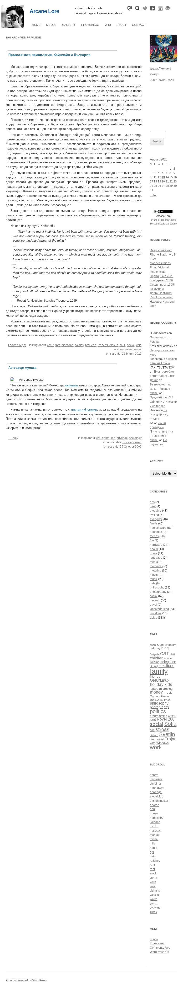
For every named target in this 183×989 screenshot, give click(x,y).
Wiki (108, 25)
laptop (154, 688)
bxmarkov (156, 779)
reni (152, 864)
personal (156, 699)
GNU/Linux (159, 680)
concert (168, 658)
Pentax (165, 696)
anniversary (168, 644)
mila (152, 843)
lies (113, 438)
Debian (154, 662)
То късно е (157, 289)
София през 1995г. (162, 284)
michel (154, 839)
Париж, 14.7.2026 (161, 276)
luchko (154, 826)
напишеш (71, 385)
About (121, 25)
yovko (154, 899)
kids (168, 684)
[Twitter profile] (144, 9)
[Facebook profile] (152, 9)
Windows (162, 743)
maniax (154, 835)
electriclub (156, 796)
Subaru (154, 735)
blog (165, 648)
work (156, 747)
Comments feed (160, 947)
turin (153, 401)
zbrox (153, 912)
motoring (155, 570)
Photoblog (90, 25)
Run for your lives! (161, 297)
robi (152, 869)
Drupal (154, 666)
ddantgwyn (157, 787)
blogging (155, 510)
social (131, 345)
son (152, 730)
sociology (135, 438)
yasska (154, 894)
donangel (156, 792)
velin (153, 882)
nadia (153, 847)
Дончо (154, 380)
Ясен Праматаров (165, 219)
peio (153, 856)
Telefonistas (157, 271)
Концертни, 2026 (161, 280)
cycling (154, 514)
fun (152, 540)
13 (163, 177)
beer (153, 506)
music (154, 579)
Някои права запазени (163, 223)
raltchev (155, 860)
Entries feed (157, 943)
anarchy (154, 644)
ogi (152, 852)
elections (67, 345)
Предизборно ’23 (161, 397)
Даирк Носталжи (161, 293)
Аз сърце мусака (22, 367)
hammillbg (156, 817)
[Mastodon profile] (129, 9)
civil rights (53, 345)
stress (162, 729)
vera (153, 886)
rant (153, 719)
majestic (155, 830)
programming (158, 715)
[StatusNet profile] (137, 9)
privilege (90, 345)
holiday (156, 684)
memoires (156, 566)
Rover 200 (165, 719)
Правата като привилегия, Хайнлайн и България (49, 55)
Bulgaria (154, 654)
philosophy (157, 587)
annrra (154, 775)
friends (154, 536)
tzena (153, 877)
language (156, 557)
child (172, 654)
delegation (168, 662)
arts (152, 502)
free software (158, 527)
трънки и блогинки (84, 409)
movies (154, 574)
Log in (154, 939)
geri (152, 809)
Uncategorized (132, 442)
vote (139, 345)
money (156, 692)
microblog (166, 688)
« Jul (153, 195)
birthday (155, 648)
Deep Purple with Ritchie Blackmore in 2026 (163, 254)
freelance (156, 531)
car (164, 653)
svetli (153, 873)
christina (155, 783)
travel (153, 604)
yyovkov (155, 907)
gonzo (154, 813)
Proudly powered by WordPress (26, 980)
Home (36, 25)
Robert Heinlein (108, 345)
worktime (156, 613)
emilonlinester (159, 800)
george (154, 805)
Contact (139, 25)
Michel (154, 393)
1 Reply (13, 438)
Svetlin (167, 734)
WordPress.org (159, 952)
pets (152, 583)
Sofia (170, 724)
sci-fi (123, 345)
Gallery (69, 25)
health (154, 549)
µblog (51, 25)
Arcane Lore (44, 11)
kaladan (155, 822)
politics (79, 345)
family (154, 523)
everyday (156, 519)
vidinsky (155, 890)
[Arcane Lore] (12, 27)
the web (155, 600)
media (154, 562)
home (153, 553)
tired (153, 739)
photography (158, 591)
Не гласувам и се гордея (159, 414)
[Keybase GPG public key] (167, 9)
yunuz (154, 903)
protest (172, 716)
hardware (156, 544)
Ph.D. (167, 699)
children (156, 658)
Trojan (171, 739)
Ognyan (155, 696)
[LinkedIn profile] (160, 9)
